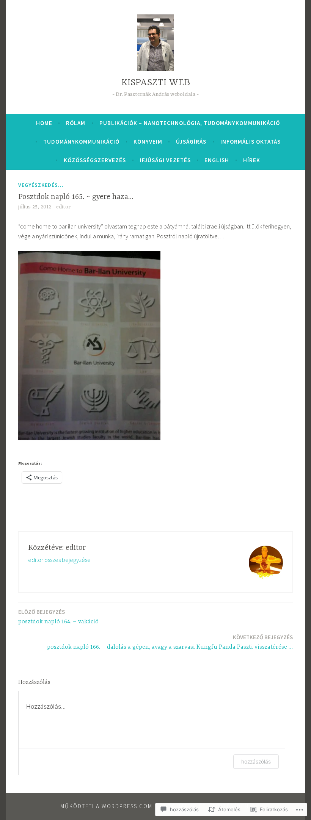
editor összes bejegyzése (59, 559)
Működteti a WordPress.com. (107, 806)
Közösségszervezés (95, 160)
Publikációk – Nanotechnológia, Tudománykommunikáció (189, 123)
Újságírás (191, 141)
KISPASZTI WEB (155, 82)
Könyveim (148, 141)
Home (44, 123)
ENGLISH (216, 160)
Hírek (251, 160)
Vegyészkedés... (41, 185)
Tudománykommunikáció (81, 141)
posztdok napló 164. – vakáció (58, 616)
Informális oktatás (250, 141)
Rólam (75, 123)
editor (63, 207)
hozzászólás (256, 761)
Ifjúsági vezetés (165, 160)
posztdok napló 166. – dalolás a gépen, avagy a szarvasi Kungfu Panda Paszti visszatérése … (170, 642)
